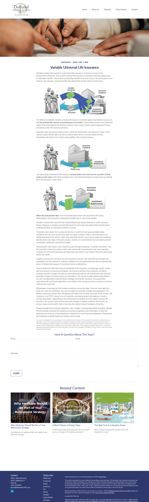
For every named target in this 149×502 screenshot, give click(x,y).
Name (13, 338)
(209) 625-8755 (21, 478)
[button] (84, 9)
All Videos (46, 500)
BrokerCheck (102, 477)
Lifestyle (46, 494)
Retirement (47, 478)
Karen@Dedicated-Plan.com (20, 487)
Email (78, 338)
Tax (44, 489)
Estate (45, 484)
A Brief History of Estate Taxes (66, 425)
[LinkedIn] (12, 491)
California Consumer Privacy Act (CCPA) (120, 491)
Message (14, 353)
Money (45, 492)
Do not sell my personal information (105, 492)
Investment (47, 481)
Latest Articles (48, 497)
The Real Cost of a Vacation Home (110, 425)
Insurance (46, 486)
